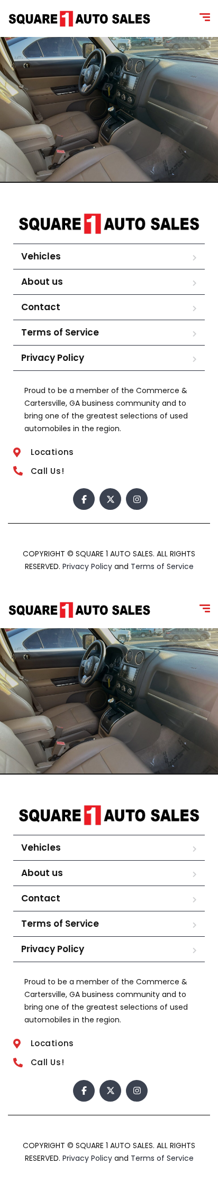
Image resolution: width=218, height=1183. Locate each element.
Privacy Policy (52, 357)
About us (42, 281)
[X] (110, 499)
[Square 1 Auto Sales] (79, 19)
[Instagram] (137, 499)
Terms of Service (60, 332)
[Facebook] (84, 499)
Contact (40, 307)
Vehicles (41, 256)
